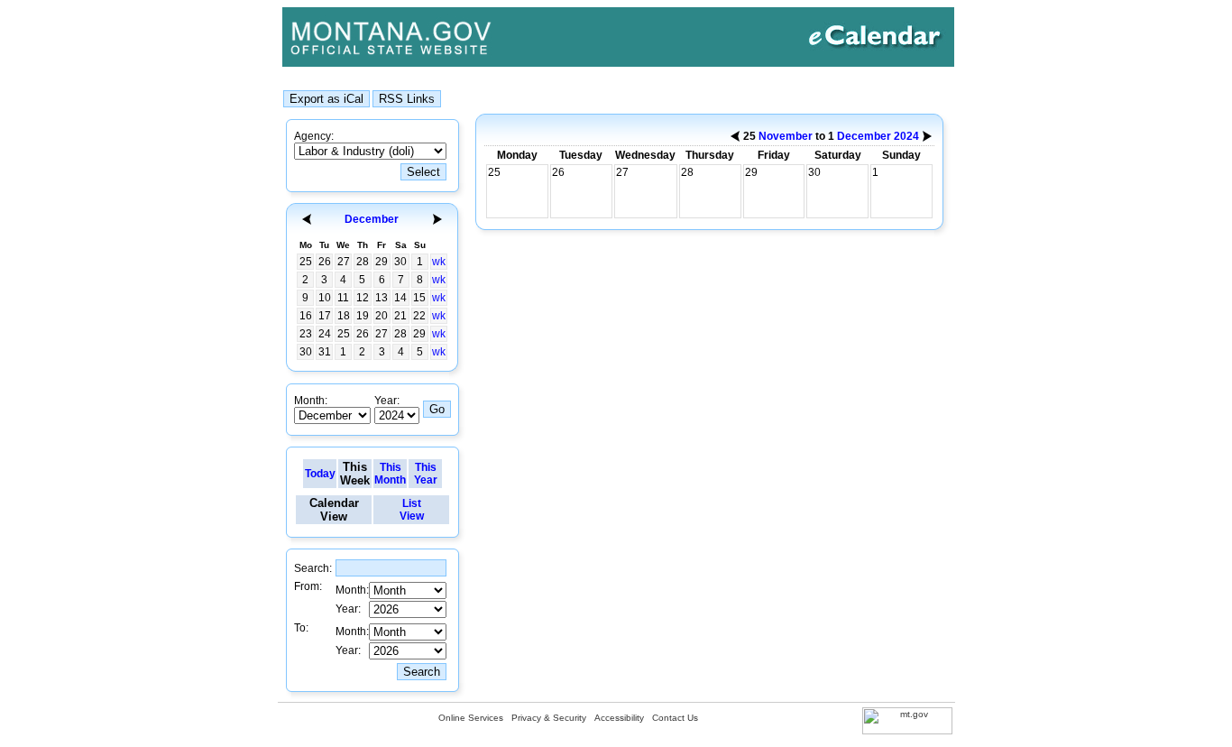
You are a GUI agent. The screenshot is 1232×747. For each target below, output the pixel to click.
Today (320, 473)
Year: (387, 400)
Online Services (470, 718)
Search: (313, 568)
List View (412, 509)
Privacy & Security (548, 718)
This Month (390, 473)
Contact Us (675, 718)
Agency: (314, 136)
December (372, 219)
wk (439, 261)
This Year (425, 473)
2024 (906, 136)
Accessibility (619, 718)
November (786, 136)
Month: (310, 400)
